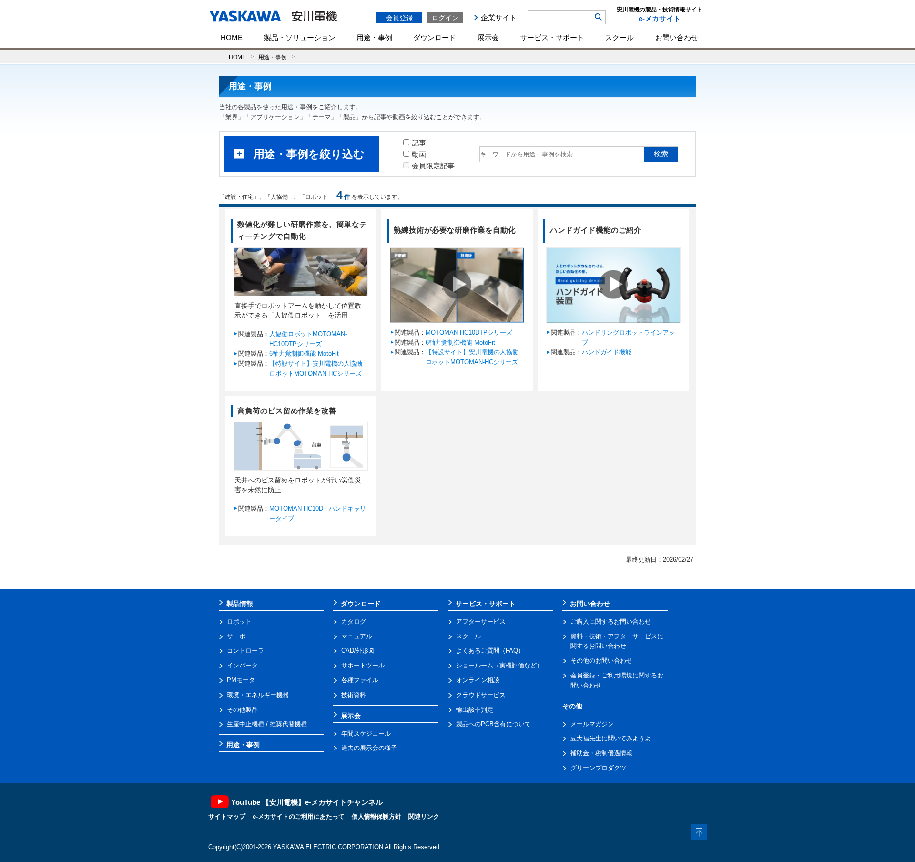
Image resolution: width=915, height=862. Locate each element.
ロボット (239, 621)
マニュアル (356, 636)
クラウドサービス (481, 694)
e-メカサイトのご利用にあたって (299, 816)
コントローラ (245, 650)
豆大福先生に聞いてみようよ (610, 738)
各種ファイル (359, 680)
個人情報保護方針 (376, 816)
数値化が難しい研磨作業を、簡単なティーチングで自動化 (302, 230)
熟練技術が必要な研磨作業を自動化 (455, 230)
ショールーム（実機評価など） (499, 665)
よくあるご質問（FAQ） (490, 650)
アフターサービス (481, 621)
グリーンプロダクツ (598, 767)
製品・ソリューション (300, 37)
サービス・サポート (552, 37)
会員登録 (399, 17)
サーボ (236, 636)
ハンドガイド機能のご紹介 (595, 230)
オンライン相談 (477, 680)
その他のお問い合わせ (601, 660)
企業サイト (499, 17)
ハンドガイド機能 (606, 352)
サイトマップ (226, 816)
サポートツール (363, 665)
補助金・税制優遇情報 (601, 753)
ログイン (445, 17)
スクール (619, 37)
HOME (232, 37)
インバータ (242, 665)
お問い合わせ (676, 37)
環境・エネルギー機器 (258, 694)
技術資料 (353, 694)
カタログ (353, 621)
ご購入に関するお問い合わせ (610, 621)
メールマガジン (592, 724)
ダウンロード (434, 37)
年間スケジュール (366, 733)
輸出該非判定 (474, 709)
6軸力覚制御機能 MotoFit (304, 353)
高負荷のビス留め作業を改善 (286, 411)
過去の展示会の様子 (369, 747)
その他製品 (242, 709)
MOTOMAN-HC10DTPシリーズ (469, 332)
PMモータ (241, 680)
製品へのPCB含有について (493, 724)
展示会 (488, 37)
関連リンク (423, 816)
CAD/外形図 (358, 650)
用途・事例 (374, 37)
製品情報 (239, 603)
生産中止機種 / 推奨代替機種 (267, 724)
